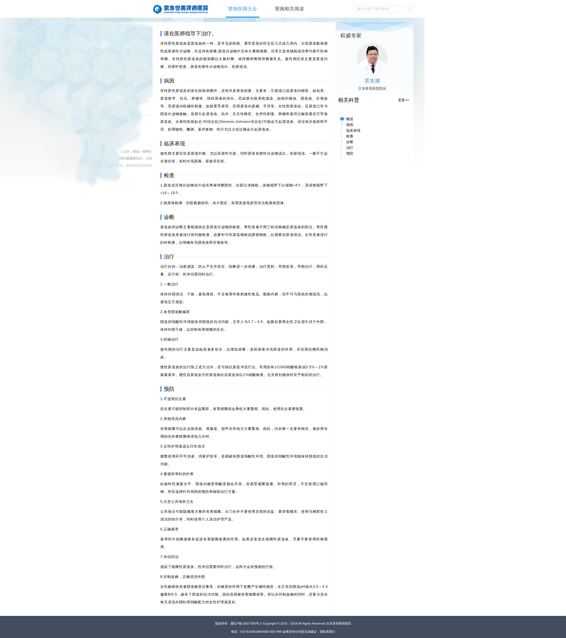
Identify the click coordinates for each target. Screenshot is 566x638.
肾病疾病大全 (242, 8)
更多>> (403, 100)
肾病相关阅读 (289, 8)
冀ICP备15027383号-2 (247, 623)
